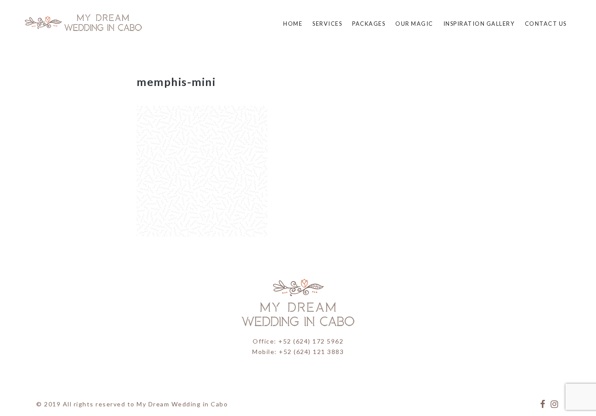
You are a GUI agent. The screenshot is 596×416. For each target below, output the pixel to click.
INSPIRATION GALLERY (479, 23)
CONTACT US (546, 23)
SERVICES (327, 23)
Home (292, 23)
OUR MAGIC (414, 23)
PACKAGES (368, 23)
